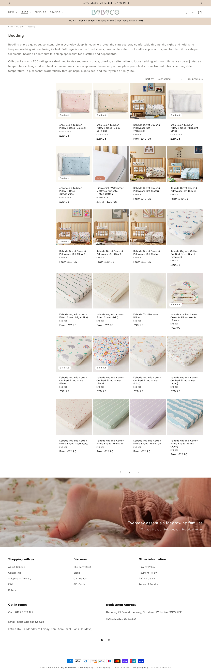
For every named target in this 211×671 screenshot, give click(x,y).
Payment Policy (148, 572)
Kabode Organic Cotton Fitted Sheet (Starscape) (73, 442)
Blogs (77, 572)
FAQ (10, 584)
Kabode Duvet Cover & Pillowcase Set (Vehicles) (146, 127)
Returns (12, 590)
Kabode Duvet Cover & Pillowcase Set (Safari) (146, 189)
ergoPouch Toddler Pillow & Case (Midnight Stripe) (184, 127)
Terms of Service (149, 584)
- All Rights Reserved (66, 667)
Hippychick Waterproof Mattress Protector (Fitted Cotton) (110, 191)
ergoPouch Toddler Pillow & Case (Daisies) (72, 126)
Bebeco (51, 667)
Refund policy (147, 578)
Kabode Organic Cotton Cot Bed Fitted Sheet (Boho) (184, 380)
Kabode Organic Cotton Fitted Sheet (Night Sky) (73, 316)
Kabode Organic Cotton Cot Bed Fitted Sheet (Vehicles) (184, 254)
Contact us (14, 572)
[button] (26, 12)
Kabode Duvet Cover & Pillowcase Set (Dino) (109, 252)
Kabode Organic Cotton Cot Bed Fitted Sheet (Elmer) (73, 380)
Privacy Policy (147, 566)
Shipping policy (140, 667)
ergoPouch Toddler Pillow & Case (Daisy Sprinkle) (108, 127)
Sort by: (149, 78)
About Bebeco (16, 566)
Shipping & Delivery (19, 578)
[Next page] (138, 472)
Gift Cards (79, 584)
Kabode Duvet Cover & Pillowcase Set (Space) (183, 189)
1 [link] (120, 472)
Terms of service (122, 667)
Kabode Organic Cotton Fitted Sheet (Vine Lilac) (147, 442)
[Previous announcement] (9, 3)
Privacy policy (103, 667)
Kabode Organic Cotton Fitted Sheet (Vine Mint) (110, 442)
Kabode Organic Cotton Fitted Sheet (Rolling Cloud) (184, 443)
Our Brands (80, 578)
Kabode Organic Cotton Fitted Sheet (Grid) (110, 316)
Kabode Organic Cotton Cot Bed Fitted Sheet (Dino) (147, 380)
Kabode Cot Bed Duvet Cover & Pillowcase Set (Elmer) (183, 317)
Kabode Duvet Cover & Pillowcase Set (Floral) (72, 252)
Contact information (161, 667)
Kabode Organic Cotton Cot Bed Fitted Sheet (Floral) (110, 380)
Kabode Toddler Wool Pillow (145, 316)
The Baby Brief (82, 566)
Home (10, 27)
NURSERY (20, 27)
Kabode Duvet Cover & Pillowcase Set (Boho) (146, 252)
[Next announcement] (201, 3)
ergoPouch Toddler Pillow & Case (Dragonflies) (70, 191)
